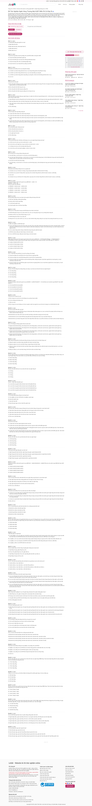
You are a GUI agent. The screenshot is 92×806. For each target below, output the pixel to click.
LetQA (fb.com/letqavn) (18, 791)
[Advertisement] (75, 31)
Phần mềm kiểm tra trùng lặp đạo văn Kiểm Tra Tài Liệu (20, 796)
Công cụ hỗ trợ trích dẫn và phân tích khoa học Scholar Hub (21, 799)
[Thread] (83, 1)
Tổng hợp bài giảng (69, 775)
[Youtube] (77, 1)
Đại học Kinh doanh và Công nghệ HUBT (25, 8)
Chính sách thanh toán (44, 775)
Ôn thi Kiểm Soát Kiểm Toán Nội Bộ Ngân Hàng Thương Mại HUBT (73, 89)
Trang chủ (10, 8)
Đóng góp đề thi (68, 778)
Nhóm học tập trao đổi (70, 768)
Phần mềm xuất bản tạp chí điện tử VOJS (17, 798)
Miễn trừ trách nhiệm (44, 770)
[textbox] (38, 4)
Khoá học (65, 4)
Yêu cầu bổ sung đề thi (70, 777)
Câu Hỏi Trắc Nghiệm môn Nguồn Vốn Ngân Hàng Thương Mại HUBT (74, 84)
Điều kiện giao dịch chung (45, 768)
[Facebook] (79, 1)
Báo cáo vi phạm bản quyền (45, 772)
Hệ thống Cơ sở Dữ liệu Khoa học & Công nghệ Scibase (20, 801)
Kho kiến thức (68, 773)
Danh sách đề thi (68, 770)
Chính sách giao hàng (44, 773)
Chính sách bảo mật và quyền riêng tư (48, 777)
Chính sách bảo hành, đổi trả (46, 779)
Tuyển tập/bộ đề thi (69, 771)
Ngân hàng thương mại (40, 8)
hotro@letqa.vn (14, 789)
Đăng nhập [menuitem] (81, 4)
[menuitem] (59, 4)
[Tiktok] (81, 1)
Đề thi (59, 4)
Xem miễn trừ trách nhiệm (75, 66)
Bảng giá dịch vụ (43, 780)
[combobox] (38, 4)
